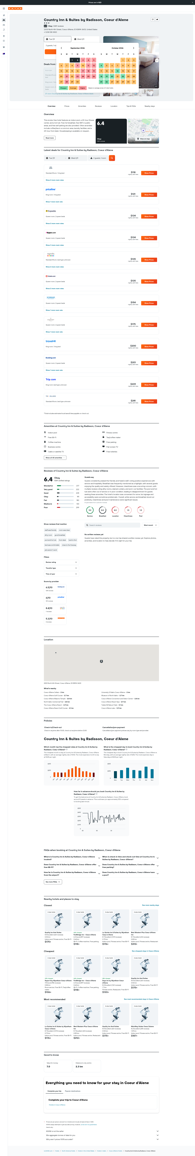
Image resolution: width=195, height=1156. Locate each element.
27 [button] (61, 82)
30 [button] (77, 82)
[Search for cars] (4, 25)
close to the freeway (69, 545)
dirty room (48, 535)
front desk (62, 540)
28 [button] (67, 82)
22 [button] (72, 76)
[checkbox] (55, 589)
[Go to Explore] (4, 36)
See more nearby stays (150, 905)
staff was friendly (50, 530)
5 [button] (93, 60)
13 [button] (61, 71)
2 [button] (77, 60)
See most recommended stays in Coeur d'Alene (141, 999)
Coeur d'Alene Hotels (115, 1151)
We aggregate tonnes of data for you (60, 1135)
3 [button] (83, 60)
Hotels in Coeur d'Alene (57, 1105)
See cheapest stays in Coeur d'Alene (145, 951)
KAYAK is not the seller (55, 1131)
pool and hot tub (50, 540)
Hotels (57, 1151)
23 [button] (78, 76)
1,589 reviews (58, 26)
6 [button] (61, 65)
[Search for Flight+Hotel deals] (4, 29)
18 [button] (88, 71)
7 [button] (66, 65)
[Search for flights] (4, 15)
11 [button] (88, 65)
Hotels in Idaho (101, 1151)
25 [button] (88, 76)
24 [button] (83, 76)
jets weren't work (51, 550)
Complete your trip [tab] (54, 1091)
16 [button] (77, 71)
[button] (192, 2)
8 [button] (72, 65)
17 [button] (83, 71)
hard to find (73, 540)
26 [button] (94, 76)
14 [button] (67, 71)
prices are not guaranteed (89, 1124)
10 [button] (83, 65)
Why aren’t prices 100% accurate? (59, 1139)
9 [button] (77, 65)
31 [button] (134, 82)
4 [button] (88, 60)
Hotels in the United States (86, 1151)
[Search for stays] (4, 20)
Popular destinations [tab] (72, 1091)
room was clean (64, 530)
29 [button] (72, 82)
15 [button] (72, 71)
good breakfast (60, 535)
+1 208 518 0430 (50, 32)
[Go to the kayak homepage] (15, 8)
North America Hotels (68, 1151)
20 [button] (61, 76)
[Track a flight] (4, 41)
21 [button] (67, 76)
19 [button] (94, 71)
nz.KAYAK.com (48, 1151)
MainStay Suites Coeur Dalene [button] (142, 1026)
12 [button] (94, 65)
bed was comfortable (52, 545)
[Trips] (4, 47)
